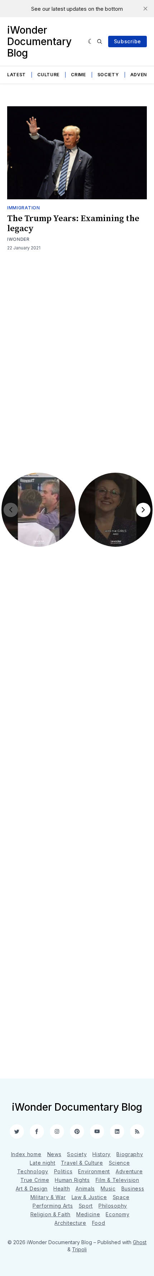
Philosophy (112, 1206)
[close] (145, 8)
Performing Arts (53, 1206)
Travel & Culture (82, 1163)
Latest (16, 74)
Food (98, 1223)
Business (132, 1188)
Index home (26, 1154)
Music (108, 1188)
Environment (94, 1171)
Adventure (129, 1171)
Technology (32, 1171)
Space (121, 1197)
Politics (63, 1171)
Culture (48, 74)
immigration (23, 207)
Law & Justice (89, 1197)
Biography (129, 1154)
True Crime (34, 1180)
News (54, 1154)
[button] (38, 510)
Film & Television (117, 1180)
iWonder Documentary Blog (39, 41)
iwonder (18, 239)
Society (108, 74)
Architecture (70, 1223)
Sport (86, 1206)
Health (61, 1188)
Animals (85, 1188)
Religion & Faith (50, 1214)
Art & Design (32, 1188)
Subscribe (127, 41)
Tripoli (79, 1249)
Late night (42, 1163)
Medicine (88, 1214)
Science (119, 1163)
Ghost (139, 1242)
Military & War (48, 1197)
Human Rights (72, 1180)
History (101, 1154)
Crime (78, 74)
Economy (117, 1214)
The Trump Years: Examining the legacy (73, 223)
